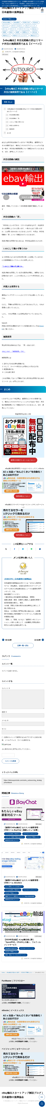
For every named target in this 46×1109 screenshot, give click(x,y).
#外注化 (35, 32)
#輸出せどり (34, 35)
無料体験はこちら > (23, 496)
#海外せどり (6, 35)
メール (5, 720)
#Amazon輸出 (6, 22)
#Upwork (35, 22)
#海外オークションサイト (20, 35)
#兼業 (4, 32)
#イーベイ (5, 25)
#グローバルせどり (17, 25)
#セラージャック (30, 25)
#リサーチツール (24, 29)
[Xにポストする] (6, 549)
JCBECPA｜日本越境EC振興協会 (18, 579)
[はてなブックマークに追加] (23, 549)
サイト (4, 729)
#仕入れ (34, 29)
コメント (6, 688)
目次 (8, 102)
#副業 (17, 32)
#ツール (5, 29)
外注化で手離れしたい (9, 19)
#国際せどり (25, 32)
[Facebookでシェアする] (14, 549)
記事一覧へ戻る (23, 645)
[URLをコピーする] (40, 549)
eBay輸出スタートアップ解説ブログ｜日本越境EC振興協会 (23, 10)
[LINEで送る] (31, 549)
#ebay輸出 (17, 22)
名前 (4, 712)
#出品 (11, 32)
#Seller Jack (26, 22)
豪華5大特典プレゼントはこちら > (23, 460)
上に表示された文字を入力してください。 (16, 749)
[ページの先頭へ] (42, 1104)
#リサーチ (13, 29)
